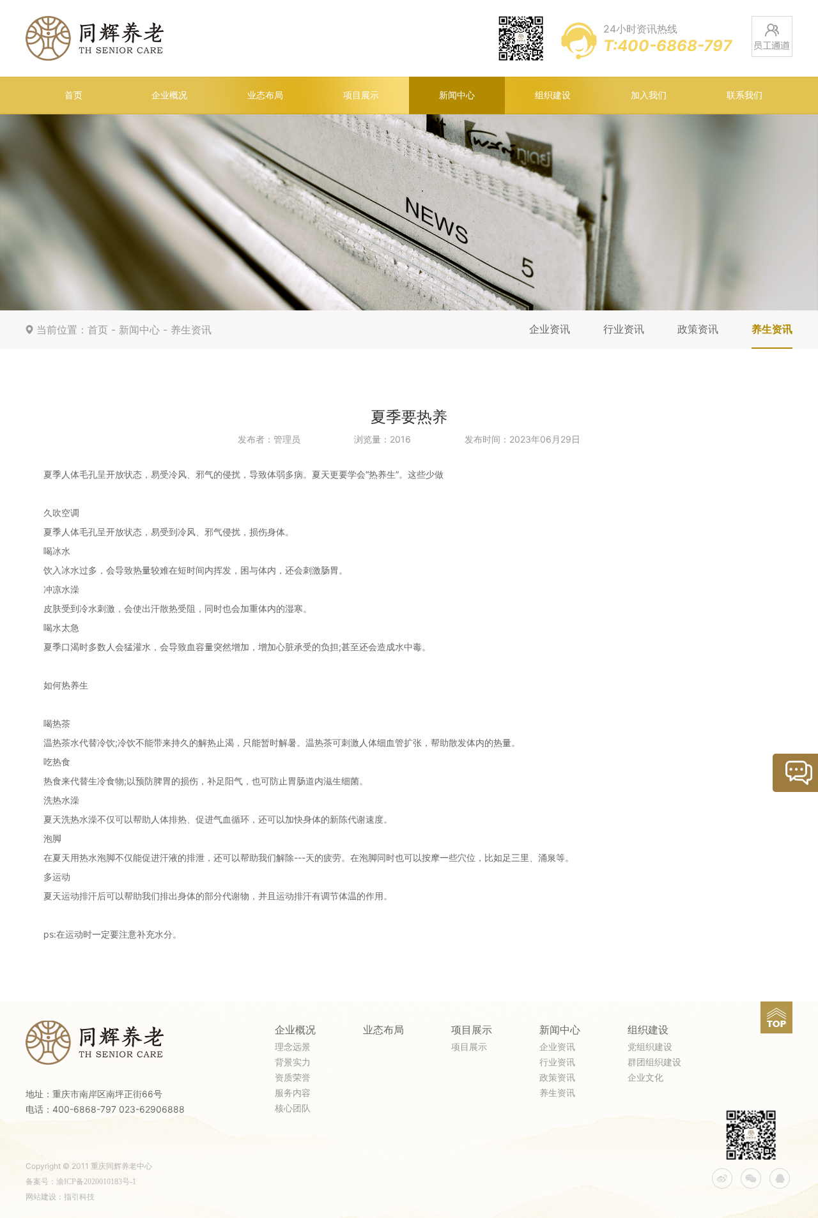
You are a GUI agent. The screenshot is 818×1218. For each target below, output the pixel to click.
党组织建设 (650, 1047)
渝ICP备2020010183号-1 (96, 1181)
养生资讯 (191, 329)
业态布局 (265, 95)
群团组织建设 (654, 1062)
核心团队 (293, 1108)
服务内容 (293, 1093)
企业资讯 (549, 329)
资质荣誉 (293, 1078)
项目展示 (361, 95)
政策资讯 (697, 329)
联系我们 (744, 95)
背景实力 (293, 1062)
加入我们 (649, 95)
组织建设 (553, 95)
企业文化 (645, 1078)
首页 (73, 95)
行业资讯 (623, 329)
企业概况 (169, 95)
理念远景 (293, 1047)
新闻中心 (457, 95)
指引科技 (79, 1196)
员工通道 (772, 36)
